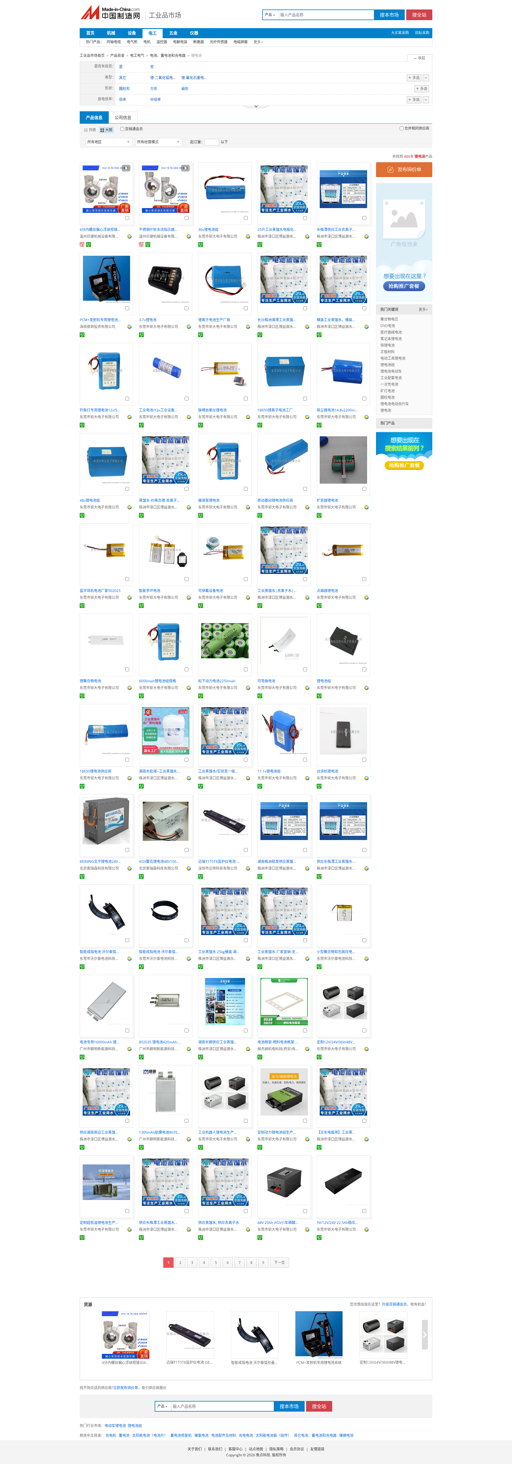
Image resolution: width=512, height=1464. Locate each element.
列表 (92, 129)
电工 (152, 33)
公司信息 (123, 117)
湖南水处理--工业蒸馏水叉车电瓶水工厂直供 (159, 771)
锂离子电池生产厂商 (214, 319)
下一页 (279, 1262)
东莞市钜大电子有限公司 (217, 236)
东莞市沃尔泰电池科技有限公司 (100, 958)
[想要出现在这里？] (404, 241)
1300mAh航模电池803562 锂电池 (159, 1132)
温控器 (161, 41)
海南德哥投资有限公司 (97, 326)
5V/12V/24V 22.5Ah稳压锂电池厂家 (337, 1222)
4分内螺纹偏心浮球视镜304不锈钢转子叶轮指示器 (100, 229)
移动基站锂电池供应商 (275, 500)
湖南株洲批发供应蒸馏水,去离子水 (278, 861)
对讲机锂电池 (327, 771)
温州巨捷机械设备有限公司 (100, 236)
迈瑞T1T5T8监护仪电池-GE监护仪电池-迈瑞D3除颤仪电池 (219, 861)
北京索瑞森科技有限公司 (99, 868)
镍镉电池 (346, 1435)
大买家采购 (400, 32)
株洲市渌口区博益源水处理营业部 (278, 236)
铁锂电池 (387, 345)
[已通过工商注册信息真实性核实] (88, 244)
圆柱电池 (387, 397)
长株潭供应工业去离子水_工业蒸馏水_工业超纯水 (337, 229)
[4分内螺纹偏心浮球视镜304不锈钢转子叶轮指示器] (125, 1335)
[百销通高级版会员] (82, 244)
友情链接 (317, 1449)
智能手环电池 (149, 590)
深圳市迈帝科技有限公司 (217, 868)
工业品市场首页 (92, 55)
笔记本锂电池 (391, 338)
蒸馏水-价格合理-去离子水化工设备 (159, 500)
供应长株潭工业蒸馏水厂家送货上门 (159, 1222)
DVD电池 (387, 325)
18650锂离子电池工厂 (275, 410)
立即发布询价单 (125, 1387)
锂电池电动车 (391, 371)
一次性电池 (389, 384)
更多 (257, 41)
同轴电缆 (114, 41)
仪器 (194, 33)
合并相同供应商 (416, 128)
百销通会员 (134, 128)
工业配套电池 (391, 377)
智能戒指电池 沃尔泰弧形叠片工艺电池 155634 (159, 951)
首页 (90, 33)
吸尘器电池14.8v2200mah (337, 410)
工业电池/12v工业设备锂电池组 (159, 410)
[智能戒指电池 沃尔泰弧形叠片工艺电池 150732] (254, 1335)
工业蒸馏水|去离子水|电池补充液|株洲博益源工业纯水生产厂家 (278, 590)
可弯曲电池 (266, 680)
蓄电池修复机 (181, 1435)
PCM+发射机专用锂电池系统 (100, 319)
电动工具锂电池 (392, 358)
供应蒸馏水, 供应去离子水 (218, 1222)
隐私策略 (276, 1449)
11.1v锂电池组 (269, 771)
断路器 (198, 41)
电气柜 (132, 41)
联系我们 (215, 1449)
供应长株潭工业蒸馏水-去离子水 (337, 861)
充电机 (110, 1435)
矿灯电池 (387, 390)
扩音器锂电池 (327, 500)
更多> (423, 309)
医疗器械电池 (391, 332)
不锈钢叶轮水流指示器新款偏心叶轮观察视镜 (159, 229)
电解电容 (180, 41)
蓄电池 (124, 1435)
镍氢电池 (201, 1435)
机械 (111, 33)
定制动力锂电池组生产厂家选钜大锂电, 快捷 (278, 1132)
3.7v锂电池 (147, 319)
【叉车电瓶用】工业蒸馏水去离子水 (337, 1132)
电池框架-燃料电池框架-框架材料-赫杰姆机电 (278, 1042)
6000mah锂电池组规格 (157, 680)
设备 (132, 33)
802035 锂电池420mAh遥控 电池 (159, 1042)
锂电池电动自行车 (394, 403)
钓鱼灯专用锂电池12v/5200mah (100, 410)
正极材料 (387, 351)
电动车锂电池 (115, 1425)
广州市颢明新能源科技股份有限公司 (100, 1048)
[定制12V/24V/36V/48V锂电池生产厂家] (383, 1335)
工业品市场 (165, 14)
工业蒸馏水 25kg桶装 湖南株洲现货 (219, 951)
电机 (147, 41)
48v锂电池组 (90, 500)
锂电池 (385, 410)
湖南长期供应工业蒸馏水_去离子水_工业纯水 (219, 1042)
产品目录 (117, 55)
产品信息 (94, 117)
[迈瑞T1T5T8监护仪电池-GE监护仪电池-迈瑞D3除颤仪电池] (190, 1334)
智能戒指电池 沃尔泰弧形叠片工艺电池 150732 (100, 951)
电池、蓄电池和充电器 (167, 55)
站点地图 (256, 1449)
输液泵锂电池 (209, 500)
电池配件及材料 (223, 1435)
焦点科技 (263, 1454)
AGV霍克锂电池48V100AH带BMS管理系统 (159, 861)
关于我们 (195, 1449)
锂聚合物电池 (90, 680)
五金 (173, 33)
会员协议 (297, 1449)
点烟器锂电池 (327, 590)
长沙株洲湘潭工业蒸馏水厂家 (278, 319)
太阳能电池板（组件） (273, 1435)
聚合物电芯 (389, 319)
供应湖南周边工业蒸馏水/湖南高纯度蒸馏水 (100, 1132)
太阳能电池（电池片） (150, 1435)
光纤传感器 (219, 41)
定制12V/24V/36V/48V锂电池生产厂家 (337, 1042)
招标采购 (422, 32)
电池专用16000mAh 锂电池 (100, 1042)
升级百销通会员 (394, 1304)
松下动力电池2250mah (216, 680)
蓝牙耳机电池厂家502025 (100, 590)
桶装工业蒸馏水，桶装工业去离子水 (337, 319)
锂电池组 (324, 680)
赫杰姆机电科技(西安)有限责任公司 (278, 1048)
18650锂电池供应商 (95, 771)
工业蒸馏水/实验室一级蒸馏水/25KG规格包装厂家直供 (219, 771)
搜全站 (419, 15)
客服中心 (235, 1449)
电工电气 (137, 55)
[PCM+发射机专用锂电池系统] (319, 1335)
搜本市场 (389, 15)
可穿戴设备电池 (210, 590)
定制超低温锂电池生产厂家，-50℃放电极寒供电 (100, 1222)
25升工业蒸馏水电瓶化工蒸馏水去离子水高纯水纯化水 (278, 229)
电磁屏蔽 (240, 41)
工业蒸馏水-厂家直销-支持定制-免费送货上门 (278, 951)
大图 (108, 129)
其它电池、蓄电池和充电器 (315, 1435)
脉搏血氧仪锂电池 (212, 410)
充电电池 (246, 1435)
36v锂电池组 (208, 229)
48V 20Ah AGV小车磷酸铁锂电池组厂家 (278, 1222)
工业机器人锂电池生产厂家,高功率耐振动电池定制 (219, 1132)
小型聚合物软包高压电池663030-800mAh (337, 951)
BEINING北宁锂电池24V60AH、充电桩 (100, 861)
